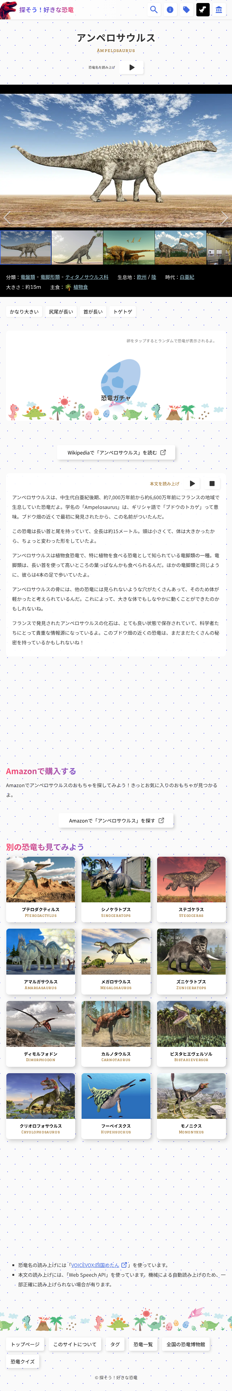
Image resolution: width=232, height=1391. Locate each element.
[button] (7, 217)
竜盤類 (28, 277)
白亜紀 (187, 277)
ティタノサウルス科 (86, 277)
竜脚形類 (50, 277)
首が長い (93, 311)
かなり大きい (24, 311)
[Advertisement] (116, 711)
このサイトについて (75, 1344)
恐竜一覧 (143, 1344)
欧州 (142, 277)
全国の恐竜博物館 (185, 1344)
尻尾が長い (61, 311)
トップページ (25, 1344)
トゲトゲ (122, 311)
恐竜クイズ (23, 1361)
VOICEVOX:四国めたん (95, 1265)
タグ (115, 1344)
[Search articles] (154, 9)
